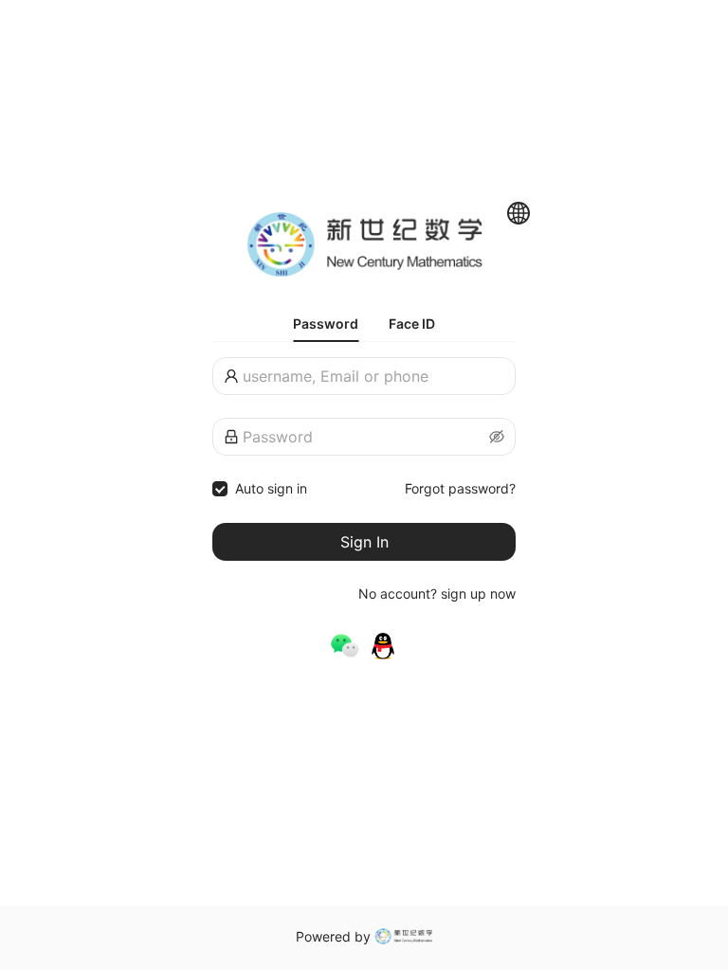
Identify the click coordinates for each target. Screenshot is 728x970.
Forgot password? (460, 488)
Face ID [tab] (412, 323)
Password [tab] (325, 323)
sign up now (478, 593)
